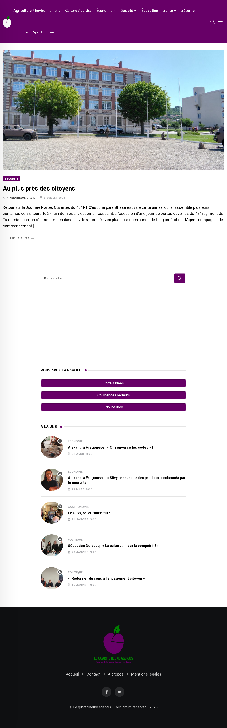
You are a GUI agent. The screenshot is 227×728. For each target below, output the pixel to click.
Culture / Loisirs (78, 11)
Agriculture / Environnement (36, 11)
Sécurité (188, 11)
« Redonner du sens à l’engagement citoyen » (106, 578)
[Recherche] (212, 21)
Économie (104, 11)
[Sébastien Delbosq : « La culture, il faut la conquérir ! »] (52, 545)
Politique (20, 32)
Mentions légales (146, 674)
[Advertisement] (114, 326)
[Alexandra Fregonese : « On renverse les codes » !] (52, 447)
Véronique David (22, 197)
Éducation (149, 11)
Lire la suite (18, 238)
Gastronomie (78, 506)
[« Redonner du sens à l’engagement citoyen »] (52, 578)
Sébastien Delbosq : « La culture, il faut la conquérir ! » (113, 546)
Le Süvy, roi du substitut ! (89, 513)
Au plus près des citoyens (39, 188)
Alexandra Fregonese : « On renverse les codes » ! (110, 447)
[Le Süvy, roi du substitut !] (52, 513)
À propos (116, 674)
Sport (37, 32)
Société (127, 11)
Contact (54, 32)
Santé (168, 11)
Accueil (72, 674)
